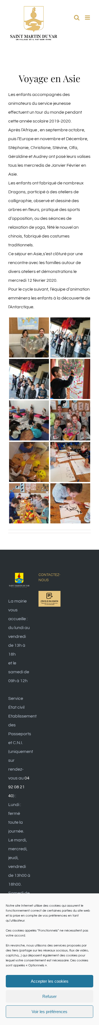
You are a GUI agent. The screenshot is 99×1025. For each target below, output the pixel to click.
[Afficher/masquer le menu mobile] (88, 17)
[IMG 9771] (70, 363)
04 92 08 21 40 (18, 787)
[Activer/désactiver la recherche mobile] (76, 17)
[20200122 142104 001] (70, 446)
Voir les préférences (49, 1011)
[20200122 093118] (29, 488)
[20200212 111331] (29, 446)
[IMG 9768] (29, 405)
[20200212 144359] (70, 405)
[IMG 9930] (70, 322)
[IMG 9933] (29, 322)
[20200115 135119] (70, 488)
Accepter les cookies (49, 981)
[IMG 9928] (29, 363)
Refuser (49, 996)
